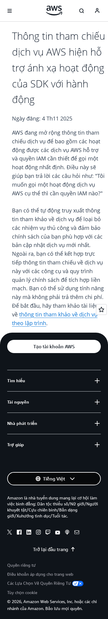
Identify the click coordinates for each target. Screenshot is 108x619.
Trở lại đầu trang (50, 549)
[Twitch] (48, 533)
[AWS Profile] (97, 11)
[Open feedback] (101, 309)
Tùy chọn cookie (22, 592)
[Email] (76, 533)
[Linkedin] (28, 533)
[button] (54, 346)
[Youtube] (57, 533)
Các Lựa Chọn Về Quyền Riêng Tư (39, 583)
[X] (9, 533)
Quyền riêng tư (21, 565)
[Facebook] (19, 533)
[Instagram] (38, 533)
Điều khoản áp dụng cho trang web (40, 574)
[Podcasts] (67, 533)
